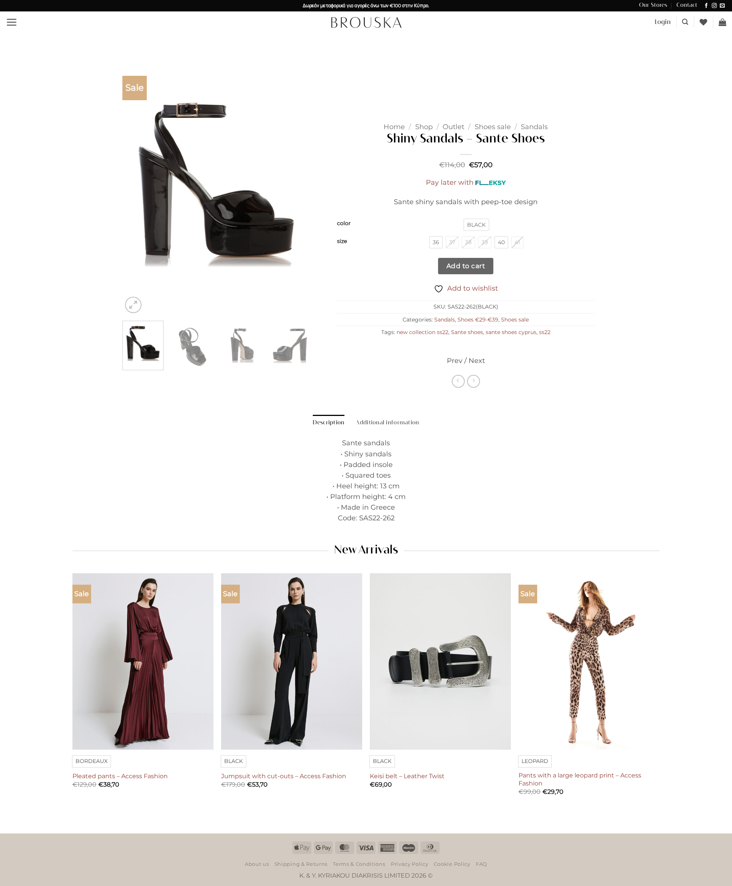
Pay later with (450, 182)
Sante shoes (467, 332)
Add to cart (465, 266)
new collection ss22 (422, 332)
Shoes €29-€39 (478, 319)
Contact (686, 5)
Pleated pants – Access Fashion (120, 776)
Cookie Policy (452, 864)
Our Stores (653, 5)
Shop (424, 127)
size (342, 241)
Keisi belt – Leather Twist (407, 776)
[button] (11, 22)
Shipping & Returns (300, 864)
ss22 (545, 332)
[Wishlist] (703, 22)
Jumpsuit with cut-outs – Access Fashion (283, 776)
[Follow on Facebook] (706, 6)
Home (394, 127)
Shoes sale (493, 127)
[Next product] (458, 381)
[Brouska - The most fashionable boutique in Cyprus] (366, 22)
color (344, 223)
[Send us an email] (722, 6)
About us (257, 864)
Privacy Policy (409, 864)
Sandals (534, 127)
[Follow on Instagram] (714, 6)
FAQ (481, 864)
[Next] (297, 190)
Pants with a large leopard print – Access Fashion (579, 779)
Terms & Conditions (359, 864)
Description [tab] (328, 422)
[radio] (476, 224)
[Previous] (136, 190)
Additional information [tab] (387, 422)
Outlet (453, 127)
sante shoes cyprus (511, 332)
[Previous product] (473, 381)
